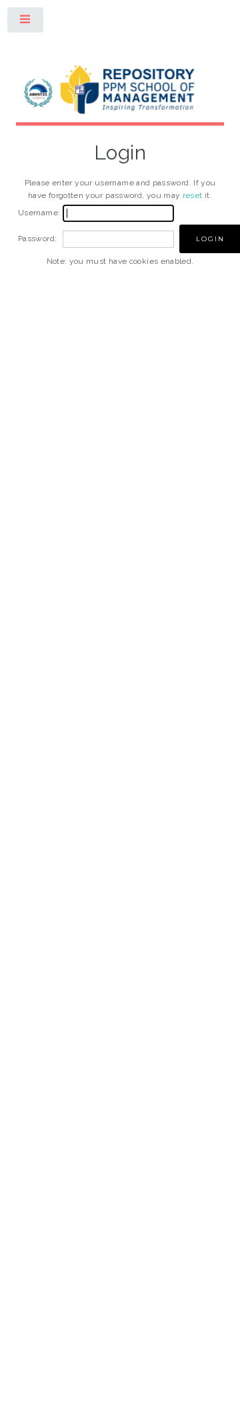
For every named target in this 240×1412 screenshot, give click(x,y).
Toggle (26, 22)
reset (193, 195)
